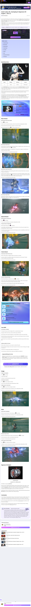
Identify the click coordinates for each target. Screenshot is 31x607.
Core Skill (4, 49)
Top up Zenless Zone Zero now (15, 37)
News (6, 4)
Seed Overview (5, 42)
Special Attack (5, 46)
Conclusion (5, 56)
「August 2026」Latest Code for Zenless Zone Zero (13, 535)
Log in (29, 2)
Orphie (19, 94)
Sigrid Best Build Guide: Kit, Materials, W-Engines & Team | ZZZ (14, 544)
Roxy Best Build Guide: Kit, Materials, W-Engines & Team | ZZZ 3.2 (15, 541)
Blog (4, 4)
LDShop (1, 4)
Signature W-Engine (6, 54)
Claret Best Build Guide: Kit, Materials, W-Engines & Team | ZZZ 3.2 (15, 532)
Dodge (4, 51)
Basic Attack (5, 44)
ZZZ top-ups (11, 504)
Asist (4, 53)
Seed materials (20, 500)
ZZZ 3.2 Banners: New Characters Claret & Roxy (12, 538)
